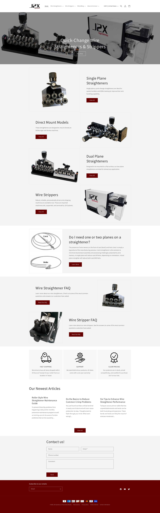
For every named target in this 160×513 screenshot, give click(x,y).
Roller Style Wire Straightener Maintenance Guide (44, 400)
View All (92, 100)
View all (80, 430)
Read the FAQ (42, 302)
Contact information (105, 504)
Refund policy (76, 504)
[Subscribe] (60, 489)
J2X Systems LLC (58, 504)
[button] (56, 6)
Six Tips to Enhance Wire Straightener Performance (112, 400)
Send (52, 475)
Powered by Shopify (66, 504)
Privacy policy (85, 504)
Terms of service (94, 504)
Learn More (75, 264)
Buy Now (80, 54)
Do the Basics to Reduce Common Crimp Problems (78, 400)
